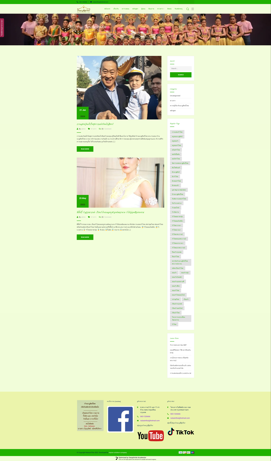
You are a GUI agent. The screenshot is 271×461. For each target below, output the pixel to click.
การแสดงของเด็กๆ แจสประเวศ (180, 373)
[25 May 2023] (120, 182)
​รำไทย (174, 324)
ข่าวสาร (160, 9)
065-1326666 (83, 2)
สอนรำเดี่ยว (176, 286)
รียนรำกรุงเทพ (176, 252)
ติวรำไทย (175, 176)
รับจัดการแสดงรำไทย (179, 199)
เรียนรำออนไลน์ (177, 308)
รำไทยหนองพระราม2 (179, 239)
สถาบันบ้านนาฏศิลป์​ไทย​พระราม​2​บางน (180, 262)
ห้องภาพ (151, 9)
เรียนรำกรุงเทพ (177, 304)
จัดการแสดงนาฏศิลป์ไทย (180, 163)
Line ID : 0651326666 (186, 2)
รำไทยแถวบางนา (177, 243)
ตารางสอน (125, 9)
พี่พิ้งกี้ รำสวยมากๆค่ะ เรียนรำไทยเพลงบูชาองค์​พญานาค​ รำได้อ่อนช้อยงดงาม (110, 212)
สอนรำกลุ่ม (185, 272)
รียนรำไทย (175, 256)
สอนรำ (174, 272)
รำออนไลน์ (175, 207)
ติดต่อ (169, 9)
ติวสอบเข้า (175, 185)
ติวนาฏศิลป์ (176, 172)
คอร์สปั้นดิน (176, 154)
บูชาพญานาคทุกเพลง (179, 190)
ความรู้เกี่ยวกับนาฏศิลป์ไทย (179, 106)
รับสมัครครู (178, 9)
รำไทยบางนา (176, 230)
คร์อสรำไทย (176, 150)
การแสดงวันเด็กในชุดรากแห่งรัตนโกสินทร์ (95, 124)
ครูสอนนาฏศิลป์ (177, 136)
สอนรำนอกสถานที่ (178, 281)
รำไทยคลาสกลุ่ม (177, 216)
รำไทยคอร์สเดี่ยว (177, 221)
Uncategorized (175, 96)
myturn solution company (118, 452)
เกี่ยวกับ (116, 9)
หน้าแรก (107, 9)
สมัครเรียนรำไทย (177, 268)
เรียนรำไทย (176, 313)
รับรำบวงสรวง (176, 203)
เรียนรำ (186, 299)
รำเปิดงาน (175, 212)
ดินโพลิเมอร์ (176, 167)
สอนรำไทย (175, 290)
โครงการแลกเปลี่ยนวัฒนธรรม (178, 318)
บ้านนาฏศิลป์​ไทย (177, 194)
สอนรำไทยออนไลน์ (178, 295)
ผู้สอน (143, 9)
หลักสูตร (135, 9)
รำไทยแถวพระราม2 (178, 247)
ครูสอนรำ (175, 141)
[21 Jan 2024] (119, 88)
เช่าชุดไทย (175, 299)
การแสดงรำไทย (177, 132)
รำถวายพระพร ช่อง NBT (178, 345)
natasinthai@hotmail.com (100, 2)
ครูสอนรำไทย (176, 145)
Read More (85, 149)
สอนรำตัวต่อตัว (177, 277)
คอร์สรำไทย (176, 159)
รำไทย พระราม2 (177, 234)
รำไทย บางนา (176, 225)
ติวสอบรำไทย (176, 181)
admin (83, 129)
